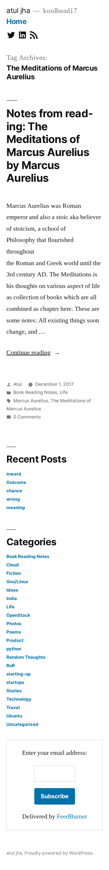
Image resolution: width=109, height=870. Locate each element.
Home (16, 21)
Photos (13, 623)
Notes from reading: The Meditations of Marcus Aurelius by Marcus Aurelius (49, 145)
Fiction (13, 573)
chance (14, 490)
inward (13, 474)
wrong (13, 499)
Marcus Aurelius (30, 400)
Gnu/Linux (17, 581)
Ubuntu (14, 716)
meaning (15, 507)
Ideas (12, 590)
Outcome (16, 482)
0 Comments (27, 417)
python (13, 648)
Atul (17, 384)
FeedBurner (72, 816)
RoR (10, 665)
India (11, 598)
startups (15, 682)
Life (64, 392)
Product (15, 640)
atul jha (18, 10)
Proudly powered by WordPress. (59, 853)
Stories (14, 690)
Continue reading (33, 352)
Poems (13, 632)
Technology (18, 699)
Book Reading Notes (35, 392)
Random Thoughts (25, 657)
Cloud (12, 565)
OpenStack (18, 615)
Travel (13, 707)
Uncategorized (22, 724)
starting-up (18, 674)
